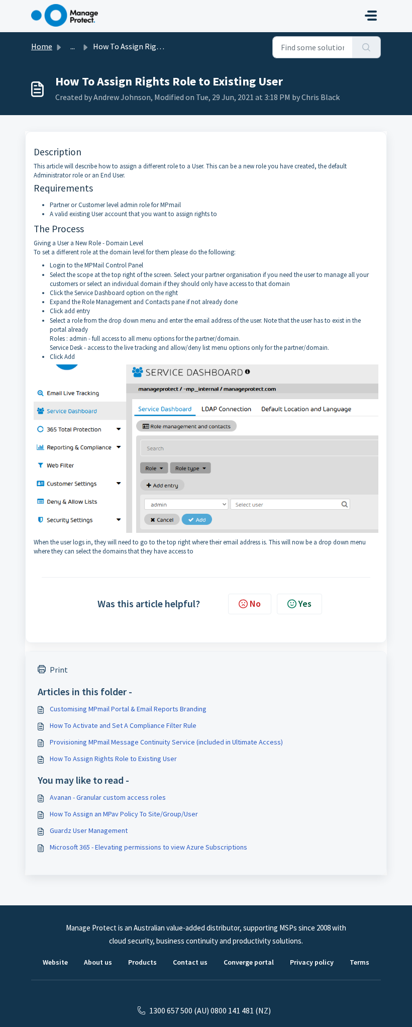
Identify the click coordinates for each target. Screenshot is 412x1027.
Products (142, 962)
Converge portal (249, 962)
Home (41, 46)
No (255, 603)
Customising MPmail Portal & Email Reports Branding (128, 708)
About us (98, 962)
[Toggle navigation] (371, 16)
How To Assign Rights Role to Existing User (113, 758)
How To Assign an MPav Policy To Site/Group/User (124, 813)
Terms (359, 962)
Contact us (190, 962)
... (72, 46)
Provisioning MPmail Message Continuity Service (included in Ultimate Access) (166, 741)
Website (55, 962)
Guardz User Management (89, 830)
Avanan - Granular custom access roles (108, 797)
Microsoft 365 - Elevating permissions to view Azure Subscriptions (148, 847)
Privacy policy (312, 962)
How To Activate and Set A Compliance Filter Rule (123, 725)
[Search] (366, 47)
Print (59, 670)
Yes (305, 603)
